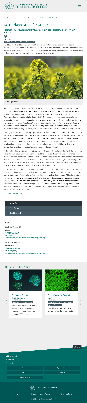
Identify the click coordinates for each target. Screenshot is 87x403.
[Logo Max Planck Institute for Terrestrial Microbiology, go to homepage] (39, 6)
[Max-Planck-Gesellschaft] (34, 387)
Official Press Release (14, 193)
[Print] (5, 36)
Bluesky (11, 360)
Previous (6, 302)
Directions (25, 368)
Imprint (17, 394)
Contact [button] (8, 222)
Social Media (11, 356)
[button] (81, 96)
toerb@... (10, 235)
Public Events (13, 208)
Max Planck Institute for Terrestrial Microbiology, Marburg (26, 238)
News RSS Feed (25, 377)
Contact (24, 372)
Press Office (13, 203)
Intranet (62, 372)
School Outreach (14, 213)
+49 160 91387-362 (13, 248)
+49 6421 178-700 (13, 232)
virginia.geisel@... (13, 251)
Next (80, 302)
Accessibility (67, 394)
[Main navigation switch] (79, 6)
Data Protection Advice (41, 394)
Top (78, 347)
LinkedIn (11, 363)
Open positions (62, 368)
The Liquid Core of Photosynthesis (20, 296)
